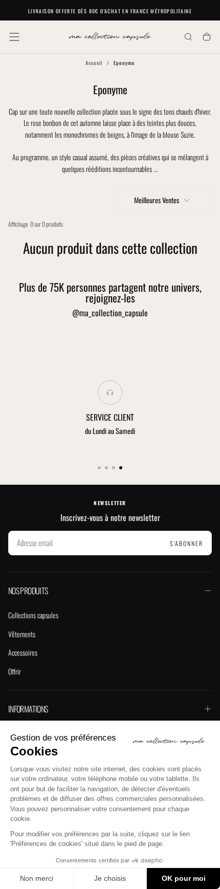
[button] (14, 37)
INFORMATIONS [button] (28, 709)
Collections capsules (33, 615)
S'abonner (186, 543)
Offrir (14, 671)
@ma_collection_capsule (110, 313)
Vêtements (21, 633)
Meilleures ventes (156, 199)
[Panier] (207, 38)
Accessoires (22, 652)
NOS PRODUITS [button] (28, 590)
